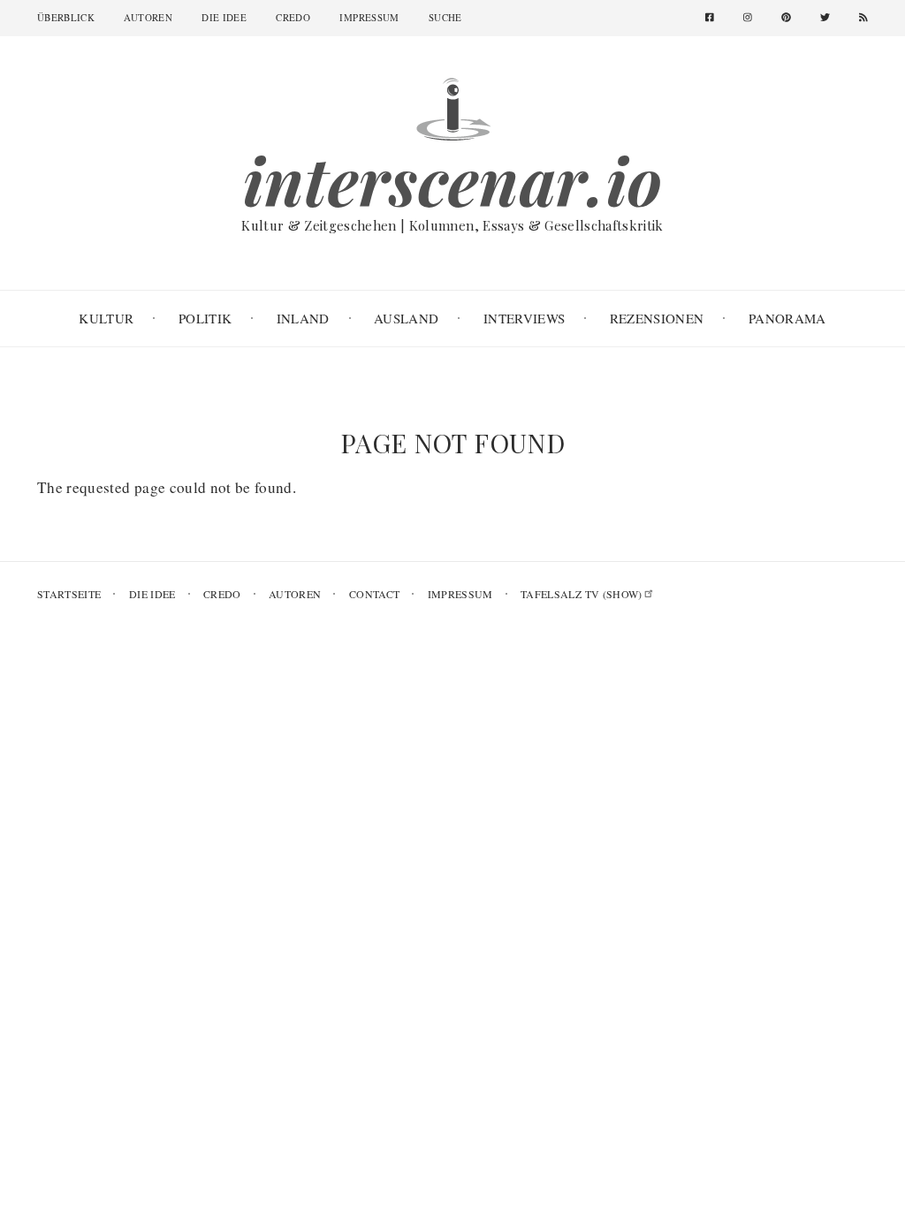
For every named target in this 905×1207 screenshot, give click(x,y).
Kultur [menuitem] (106, 318)
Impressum (369, 17)
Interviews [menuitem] (524, 318)
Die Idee (224, 17)
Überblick (66, 17)
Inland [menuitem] (303, 318)
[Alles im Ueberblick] (452, 106)
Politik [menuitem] (205, 318)
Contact (374, 594)
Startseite (69, 594)
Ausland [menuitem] (406, 318)
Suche (445, 17)
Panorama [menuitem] (787, 318)
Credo (293, 17)
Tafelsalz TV (582, 594)
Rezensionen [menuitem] (657, 318)
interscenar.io (453, 180)
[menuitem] (716, 18)
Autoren (147, 17)
